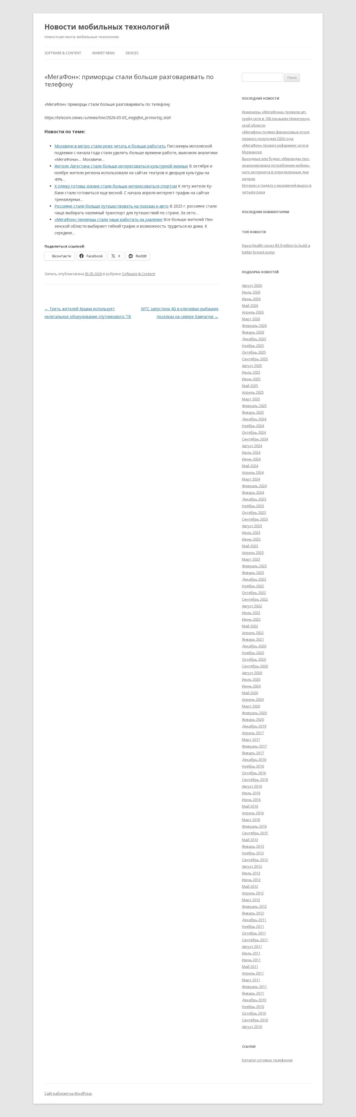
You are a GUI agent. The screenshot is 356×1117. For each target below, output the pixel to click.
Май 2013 (250, 839)
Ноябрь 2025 (253, 345)
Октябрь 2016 (254, 772)
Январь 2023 (253, 572)
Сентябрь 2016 (255, 779)
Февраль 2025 (254, 405)
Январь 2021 (253, 639)
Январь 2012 (253, 913)
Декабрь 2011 (254, 919)
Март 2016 (251, 819)
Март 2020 (251, 706)
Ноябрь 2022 (253, 585)
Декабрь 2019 (254, 726)
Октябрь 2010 (254, 1013)
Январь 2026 (253, 332)
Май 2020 (250, 692)
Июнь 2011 (251, 959)
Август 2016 (252, 786)
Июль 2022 (251, 612)
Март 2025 (251, 398)
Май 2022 (250, 625)
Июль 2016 (251, 792)
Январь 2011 (253, 993)
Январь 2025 (253, 412)
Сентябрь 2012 (255, 859)
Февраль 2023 (254, 565)
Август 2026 (252, 285)
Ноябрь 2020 (253, 652)
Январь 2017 (253, 752)
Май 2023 (250, 545)
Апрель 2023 (253, 552)
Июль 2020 (251, 679)
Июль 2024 (251, 452)
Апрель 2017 (253, 732)
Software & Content (62, 53)
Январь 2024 (253, 492)
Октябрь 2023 (254, 512)
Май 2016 (250, 806)
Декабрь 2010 (254, 999)
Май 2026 (250, 305)
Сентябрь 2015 (255, 832)
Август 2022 (252, 605)
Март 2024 (251, 479)
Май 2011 (250, 966)
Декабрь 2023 (254, 499)
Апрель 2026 (253, 312)
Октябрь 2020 (254, 659)
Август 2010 (252, 1026)
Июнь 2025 (251, 378)
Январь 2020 (253, 719)
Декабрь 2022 (254, 579)
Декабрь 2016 (254, 759)
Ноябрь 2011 (253, 926)
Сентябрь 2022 (255, 599)
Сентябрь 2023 (255, 519)
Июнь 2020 (251, 686)
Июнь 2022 (251, 619)
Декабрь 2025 (254, 338)
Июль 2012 (251, 873)
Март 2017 (251, 739)
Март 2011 (251, 979)
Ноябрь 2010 (253, 1006)
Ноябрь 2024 (253, 425)
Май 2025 (250, 385)
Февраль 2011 (254, 986)
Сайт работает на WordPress (68, 1093)
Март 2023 (251, 559)
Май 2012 (250, 886)
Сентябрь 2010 (255, 1019)
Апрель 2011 (253, 973)
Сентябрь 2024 (255, 439)
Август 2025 (252, 365)
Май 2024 (250, 465)
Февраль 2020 (254, 712)
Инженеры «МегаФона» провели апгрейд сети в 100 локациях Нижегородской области (276, 118)
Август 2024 (252, 445)
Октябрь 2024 (254, 432)
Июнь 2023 (251, 539)
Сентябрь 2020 (255, 666)
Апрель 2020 (253, 699)
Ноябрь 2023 (253, 505)
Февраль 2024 (254, 485)
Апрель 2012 (253, 893)
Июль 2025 (251, 372)
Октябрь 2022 (254, 592)
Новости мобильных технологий (107, 27)
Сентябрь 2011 (255, 939)
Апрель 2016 (253, 812)
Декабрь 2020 (254, 645)
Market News (103, 53)
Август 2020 (252, 672)
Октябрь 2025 (254, 352)
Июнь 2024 (251, 459)
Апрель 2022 (253, 632)
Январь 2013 (253, 846)
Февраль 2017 (254, 746)
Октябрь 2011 (254, 933)
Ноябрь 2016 (253, 766)
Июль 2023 (251, 532)
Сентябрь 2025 (255, 358)
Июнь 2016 (251, 799)
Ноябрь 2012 (253, 852)
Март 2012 (251, 899)
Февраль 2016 (254, 826)
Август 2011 (252, 946)
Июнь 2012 (251, 879)
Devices (132, 53)
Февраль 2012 (254, 906)
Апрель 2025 (253, 392)
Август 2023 (252, 525)
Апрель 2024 (253, 472)
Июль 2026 (251, 292)
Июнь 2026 (251, 298)
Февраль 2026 (254, 325)
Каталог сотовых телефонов (267, 1059)
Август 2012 (252, 866)
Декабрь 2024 (254, 418)
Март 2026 (251, 318)
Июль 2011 (251, 953)
